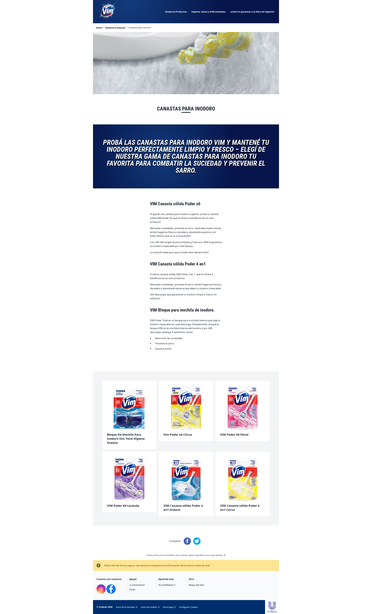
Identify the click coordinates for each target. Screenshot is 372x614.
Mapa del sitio (196, 585)
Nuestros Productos (176, 11)
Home (99, 27)
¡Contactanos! (137, 585)
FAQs (132, 589)
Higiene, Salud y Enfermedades (208, 11)
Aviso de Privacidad (125, 607)
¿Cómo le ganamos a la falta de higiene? (252, 11)
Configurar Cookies (188, 607)
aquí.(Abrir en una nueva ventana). (209, 555)
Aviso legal (168, 607)
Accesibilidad (165, 585)
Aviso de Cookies (149, 607)
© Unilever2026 (104, 607)
